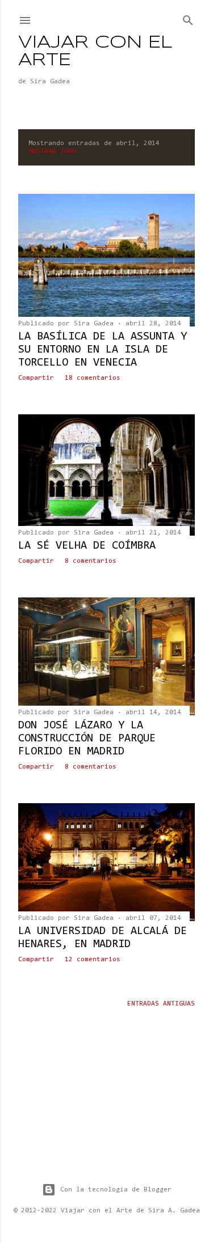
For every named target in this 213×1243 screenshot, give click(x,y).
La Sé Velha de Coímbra (87, 545)
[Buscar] (188, 18)
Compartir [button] (36, 378)
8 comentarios (90, 561)
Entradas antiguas (161, 1003)
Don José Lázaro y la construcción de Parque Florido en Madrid (87, 738)
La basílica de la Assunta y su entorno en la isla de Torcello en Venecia (102, 349)
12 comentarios (92, 959)
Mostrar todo (52, 151)
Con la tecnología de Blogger (116, 1189)
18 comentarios (92, 378)
